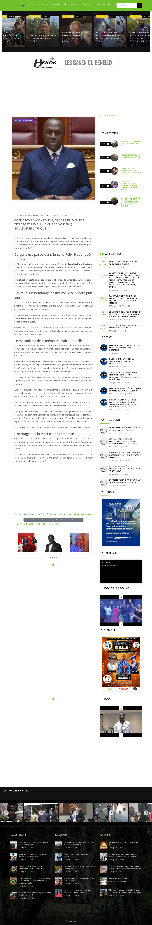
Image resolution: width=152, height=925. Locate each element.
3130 (33, 872)
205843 (125, 447)
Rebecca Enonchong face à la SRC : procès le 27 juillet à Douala (77, 891)
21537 (127, 320)
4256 (124, 881)
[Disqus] (53, 601)
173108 (125, 474)
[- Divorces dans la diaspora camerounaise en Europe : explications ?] (103, 361)
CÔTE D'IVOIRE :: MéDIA (25, 121)
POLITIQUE (12, 16)
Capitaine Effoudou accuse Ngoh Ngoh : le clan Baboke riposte (79, 843)
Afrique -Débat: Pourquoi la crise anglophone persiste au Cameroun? (124, 347)
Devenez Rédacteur (111, 115)
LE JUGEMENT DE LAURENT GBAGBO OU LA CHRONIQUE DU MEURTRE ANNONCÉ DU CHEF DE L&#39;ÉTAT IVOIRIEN (125, 314)
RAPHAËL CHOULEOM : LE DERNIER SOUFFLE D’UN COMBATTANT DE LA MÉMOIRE (41, 37)
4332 (77, 848)
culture (55, 5)
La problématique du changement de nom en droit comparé (125, 429)
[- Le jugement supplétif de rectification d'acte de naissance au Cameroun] (103, 468)
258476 (125, 367)
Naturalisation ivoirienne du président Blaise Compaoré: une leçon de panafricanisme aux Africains (123, 299)
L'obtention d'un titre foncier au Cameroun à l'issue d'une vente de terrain (125, 455)
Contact (86, 5)
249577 (129, 394)
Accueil (31, 5)
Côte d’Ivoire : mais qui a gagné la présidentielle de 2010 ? (124, 326)
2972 (33, 886)
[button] (139, 5)
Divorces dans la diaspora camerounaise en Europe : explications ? (121, 361)
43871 (125, 267)
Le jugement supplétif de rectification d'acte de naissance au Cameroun (124, 468)
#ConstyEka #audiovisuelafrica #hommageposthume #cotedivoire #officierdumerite (53, 520)
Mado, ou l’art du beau (118, 878)
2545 (33, 898)
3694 (77, 872)
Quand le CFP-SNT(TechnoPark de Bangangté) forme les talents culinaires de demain (74, 35)
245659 (127, 410)
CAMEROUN (35, 16)
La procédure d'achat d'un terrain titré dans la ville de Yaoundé (125, 481)
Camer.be (81, 921)
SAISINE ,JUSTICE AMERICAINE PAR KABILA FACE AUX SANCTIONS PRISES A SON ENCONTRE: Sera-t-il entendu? (108, 35)
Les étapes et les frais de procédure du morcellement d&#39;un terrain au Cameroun (123, 441)
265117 (125, 353)
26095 (124, 290)
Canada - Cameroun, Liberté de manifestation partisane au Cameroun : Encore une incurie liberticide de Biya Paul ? (123, 403)
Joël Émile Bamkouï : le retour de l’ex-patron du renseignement (33, 855)
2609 (77, 896)
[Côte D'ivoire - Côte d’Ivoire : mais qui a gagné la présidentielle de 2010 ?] (103, 328)
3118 (77, 884)
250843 (127, 383)
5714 (124, 860)
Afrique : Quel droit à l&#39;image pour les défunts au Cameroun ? (125, 389)
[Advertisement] (76, 86)
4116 (77, 860)
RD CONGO (103, 16)
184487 (127, 460)
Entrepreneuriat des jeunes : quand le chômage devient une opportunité (123, 855)
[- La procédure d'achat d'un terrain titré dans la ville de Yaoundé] (103, 482)
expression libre (71, 5)
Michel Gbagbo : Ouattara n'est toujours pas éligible (123, 263)
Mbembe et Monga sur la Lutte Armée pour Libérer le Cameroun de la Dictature (125, 891)
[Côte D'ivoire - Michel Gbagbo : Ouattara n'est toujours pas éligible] (103, 264)
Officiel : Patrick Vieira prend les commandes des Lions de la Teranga (33, 867)
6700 (33, 848)
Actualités (42, 5)
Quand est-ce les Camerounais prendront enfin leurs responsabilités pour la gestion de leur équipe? (125, 376)
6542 (33, 860)
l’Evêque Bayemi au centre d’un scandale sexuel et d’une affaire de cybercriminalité (125, 867)
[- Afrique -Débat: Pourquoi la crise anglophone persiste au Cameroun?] (103, 347)
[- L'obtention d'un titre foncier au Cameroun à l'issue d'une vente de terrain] (103, 455)
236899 (125, 433)
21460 (124, 331)
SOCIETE (45, 16)
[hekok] (76, 62)
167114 (124, 485)
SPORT (145, 16)
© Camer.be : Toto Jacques (28, 215)
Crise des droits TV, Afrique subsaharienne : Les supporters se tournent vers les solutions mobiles (35, 880)
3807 (124, 895)
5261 (124, 872)
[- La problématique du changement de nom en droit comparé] (103, 430)
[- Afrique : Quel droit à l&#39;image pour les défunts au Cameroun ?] (103, 390)
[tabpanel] (27, 543)
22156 (127, 306)
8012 (124, 848)
